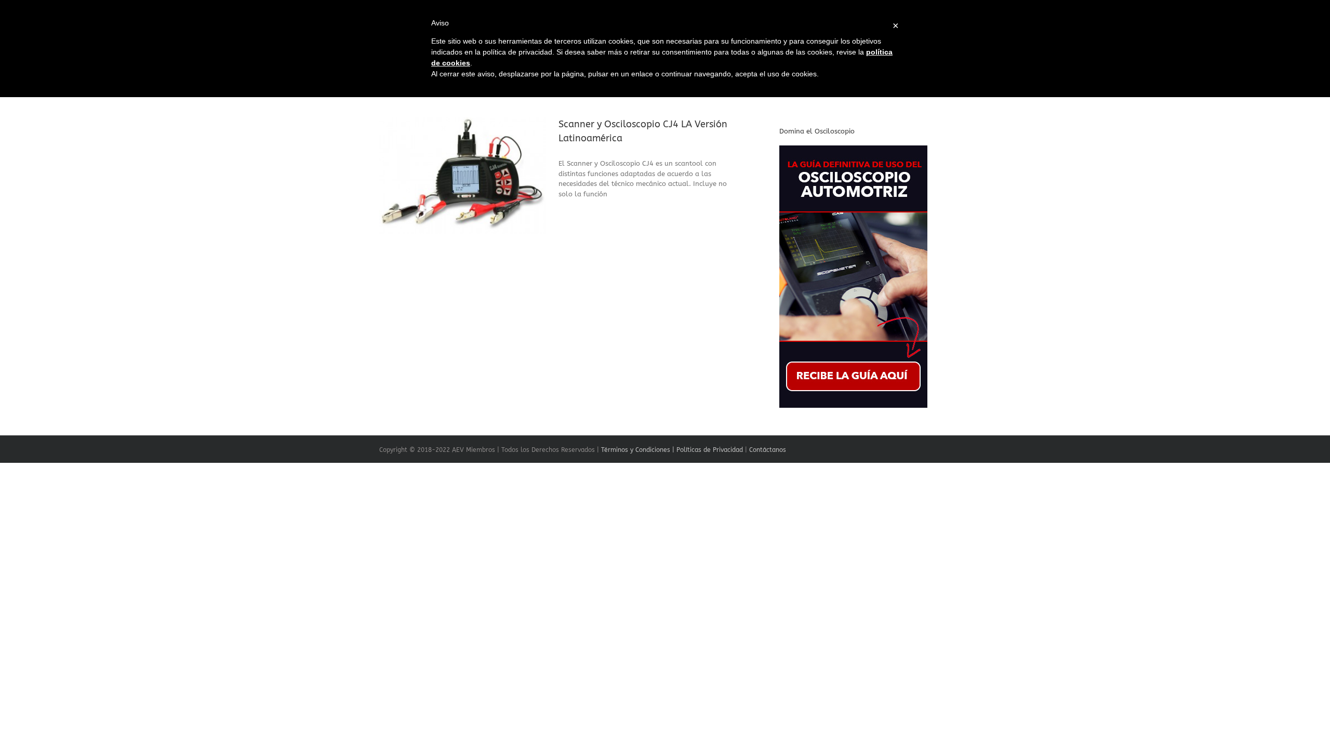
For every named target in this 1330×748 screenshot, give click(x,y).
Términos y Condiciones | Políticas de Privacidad (672, 449)
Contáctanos (767, 449)
